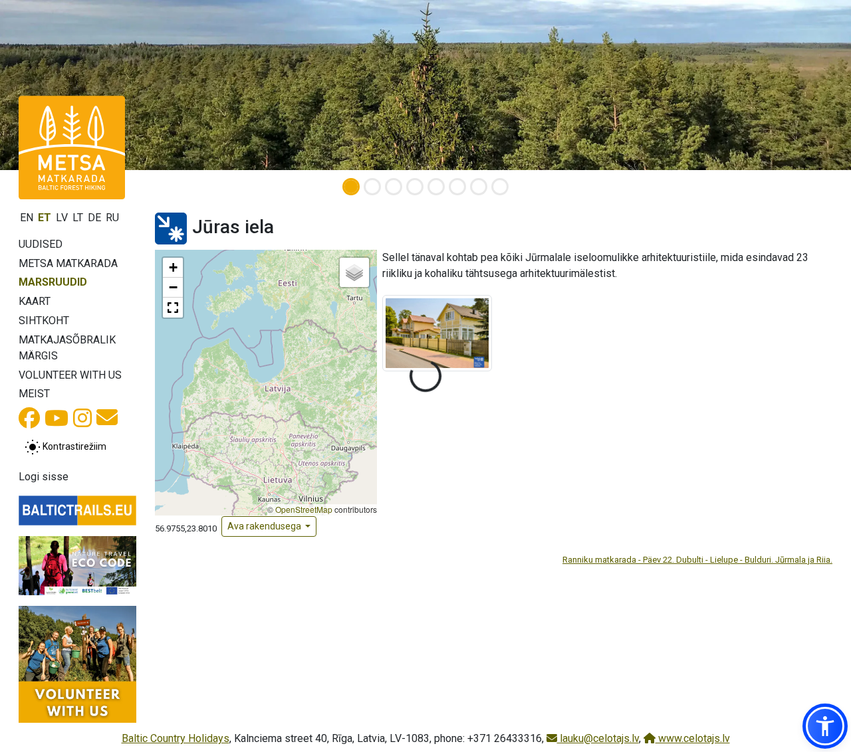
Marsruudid (53, 282)
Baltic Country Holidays (175, 738)
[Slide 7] (478, 186)
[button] (173, 268)
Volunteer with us (70, 375)
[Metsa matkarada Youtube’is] (56, 422)
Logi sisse (43, 476)
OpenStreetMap (303, 509)
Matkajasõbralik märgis (67, 347)
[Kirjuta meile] (107, 421)
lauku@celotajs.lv (598, 738)
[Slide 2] (372, 186)
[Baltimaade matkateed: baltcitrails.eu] (77, 510)
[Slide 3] (393, 186)
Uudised (40, 244)
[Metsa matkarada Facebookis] (29, 422)
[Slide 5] (436, 186)
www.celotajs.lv (693, 738)
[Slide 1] (351, 186)
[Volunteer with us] (77, 664)
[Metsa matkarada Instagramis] (82, 422)
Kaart (35, 301)
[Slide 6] (457, 186)
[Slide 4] (415, 186)
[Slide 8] (500, 186)
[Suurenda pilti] (437, 332)
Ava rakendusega (265, 526)
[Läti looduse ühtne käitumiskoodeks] (77, 565)
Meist (34, 393)
